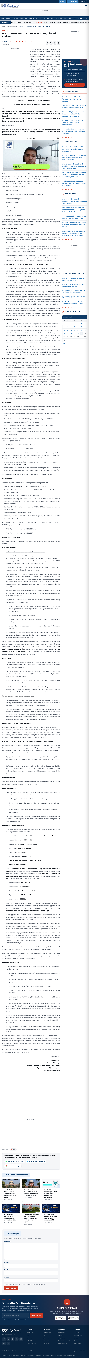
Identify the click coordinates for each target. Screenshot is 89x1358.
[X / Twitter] (8, 1339)
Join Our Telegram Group (37, 1161)
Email (6, 1270)
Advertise (76, 1338)
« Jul (64, 343)
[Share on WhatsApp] (54, 43)
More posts (66, 137)
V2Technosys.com (35, 1351)
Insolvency (46, 1341)
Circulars (16, 26)
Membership (77, 1343)
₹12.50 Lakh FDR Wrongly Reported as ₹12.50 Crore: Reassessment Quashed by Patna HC (74, 175)
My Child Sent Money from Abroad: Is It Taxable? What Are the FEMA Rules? (74, 225)
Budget (16, 18)
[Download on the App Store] (73, 1318)
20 (74, 333)
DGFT (65, 18)
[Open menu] (86, 6)
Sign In (83, 1)
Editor (6, 42)
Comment (7, 1241)
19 (71, 333)
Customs (46, 18)
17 (64, 333)
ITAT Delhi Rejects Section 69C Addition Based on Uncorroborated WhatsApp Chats (74, 201)
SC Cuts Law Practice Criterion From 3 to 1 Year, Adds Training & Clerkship (73, 131)
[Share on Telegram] (58, 43)
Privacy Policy (71, 1351)
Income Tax (9, 18)
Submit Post (73, 1)
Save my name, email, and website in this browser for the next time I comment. (26, 1284)
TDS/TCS (29, 1341)
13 (74, 330)
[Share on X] (47, 43)
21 (78, 333)
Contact (76, 1341)
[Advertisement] (15, 65)
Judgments (61, 1338)
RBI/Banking (46, 1338)
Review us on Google (13, 1166)
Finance (80, 18)
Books (63, 1)
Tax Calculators (62, 1343)
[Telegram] (8, 1343)
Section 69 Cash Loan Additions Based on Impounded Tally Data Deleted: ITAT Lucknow (73, 210)
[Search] (87, 18)
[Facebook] (4, 1339)
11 (67, 330)
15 (81, 330)
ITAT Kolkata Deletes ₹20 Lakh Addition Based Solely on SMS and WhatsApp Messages (74, 166)
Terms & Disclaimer (81, 1351)
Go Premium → (74, 85)
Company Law (33, 18)
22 (81, 333)
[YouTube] (12, 1339)
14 (78, 330)
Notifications (61, 1332)
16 (85, 330)
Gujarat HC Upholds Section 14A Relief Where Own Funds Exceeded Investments (29, 22)
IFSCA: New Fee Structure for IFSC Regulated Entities (29, 35)
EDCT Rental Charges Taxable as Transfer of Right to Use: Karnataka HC (73, 123)
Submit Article (78, 1335)
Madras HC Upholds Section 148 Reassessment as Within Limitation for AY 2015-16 (73, 114)
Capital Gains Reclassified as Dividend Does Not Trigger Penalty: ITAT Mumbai (74, 183)
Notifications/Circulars (29, 42)
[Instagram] (21, 1339)
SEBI (74, 18)
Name (6, 1262)
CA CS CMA (59, 18)
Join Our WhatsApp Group (15, 1161)
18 (67, 333)
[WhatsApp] (4, 1343)
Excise (40, 18)
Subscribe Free (37, 1315)
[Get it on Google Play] (61, 1318)
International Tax (31, 1343)
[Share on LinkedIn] (50, 43)
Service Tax (23, 18)
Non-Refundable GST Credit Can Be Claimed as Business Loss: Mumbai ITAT (73, 149)
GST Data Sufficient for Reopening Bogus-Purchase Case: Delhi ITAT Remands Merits (74, 158)
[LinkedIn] (17, 1339)
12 (71, 330)
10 (64, 330)
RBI (70, 18)
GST (52, 18)
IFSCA (13, 1150)
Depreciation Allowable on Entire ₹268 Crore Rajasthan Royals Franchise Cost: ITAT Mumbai (73, 233)
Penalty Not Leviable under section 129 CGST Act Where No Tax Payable (74, 99)
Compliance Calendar (64, 1341)
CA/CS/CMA (46, 1343)
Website (7, 1277)
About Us (76, 1332)
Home (2, 18)
